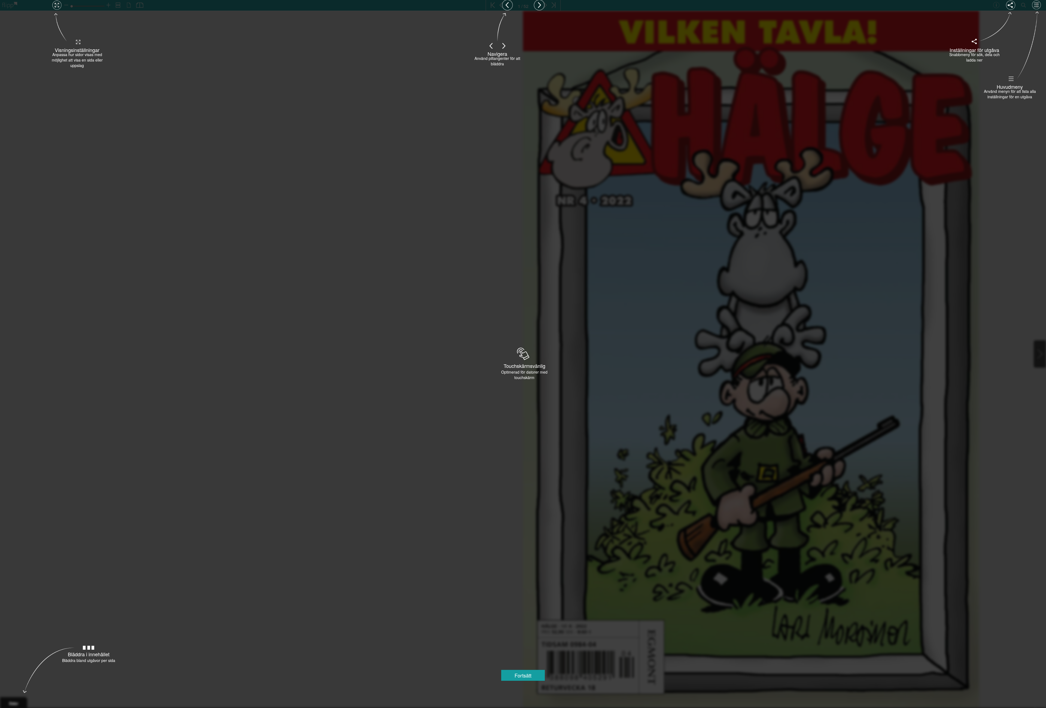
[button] (523, 675)
